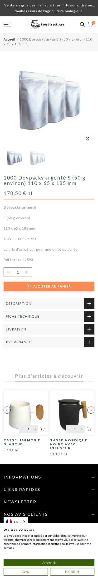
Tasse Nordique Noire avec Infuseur (69, 444)
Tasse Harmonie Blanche (22, 442)
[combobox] (16, 521)
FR (16, 522)
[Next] (90, 410)
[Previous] (7, 410)
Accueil (9, 39)
